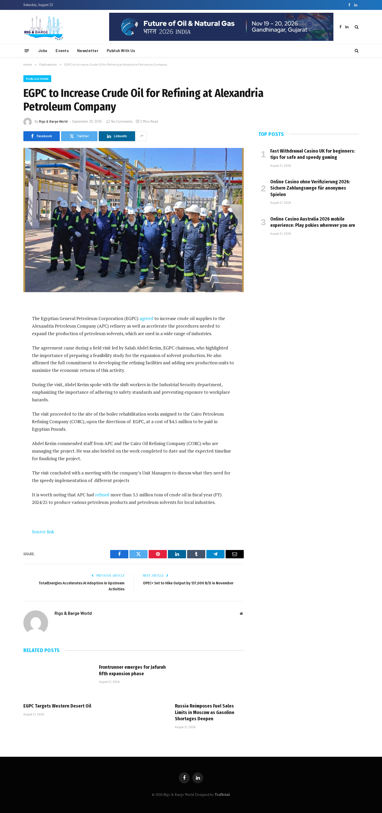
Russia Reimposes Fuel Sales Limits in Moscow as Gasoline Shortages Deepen (204, 712)
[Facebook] (5, 317)
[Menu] (27, 50)
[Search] (356, 27)
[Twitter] (5, 331)
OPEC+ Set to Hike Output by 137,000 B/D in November (188, 583)
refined (102, 495)
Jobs (42, 50)
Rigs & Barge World (53, 121)
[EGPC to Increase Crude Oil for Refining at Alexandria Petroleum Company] (133, 220)
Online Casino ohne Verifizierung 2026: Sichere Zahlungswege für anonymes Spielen (310, 188)
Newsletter (87, 50)
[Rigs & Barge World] (62, 27)
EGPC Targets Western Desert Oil (57, 706)
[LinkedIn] (5, 344)
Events (62, 50)
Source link (43, 532)
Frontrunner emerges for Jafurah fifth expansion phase (132, 670)
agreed (146, 318)
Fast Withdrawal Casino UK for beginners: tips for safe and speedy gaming (312, 154)
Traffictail (222, 794)
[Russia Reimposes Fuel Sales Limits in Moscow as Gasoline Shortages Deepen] (209, 679)
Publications (37, 78)
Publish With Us (121, 50)
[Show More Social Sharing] (141, 136)
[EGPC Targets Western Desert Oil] (57, 679)
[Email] (5, 371)
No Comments (122, 121)
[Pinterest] (5, 357)
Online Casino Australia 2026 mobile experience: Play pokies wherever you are (312, 222)
